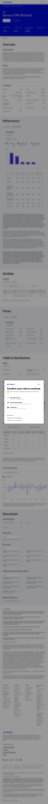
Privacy (14, 417)
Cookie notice (19, 417)
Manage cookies (10, 415)
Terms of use (9, 417)
